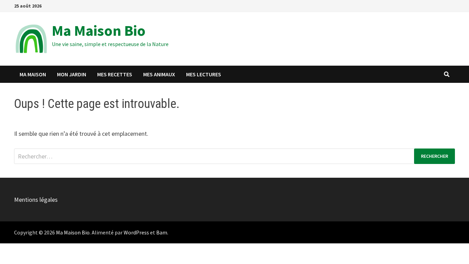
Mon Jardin (71, 74)
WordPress (136, 232)
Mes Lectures (203, 74)
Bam (161, 232)
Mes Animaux (159, 74)
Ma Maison (33, 74)
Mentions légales (36, 200)
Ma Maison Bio (99, 30)
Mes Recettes (114, 74)
